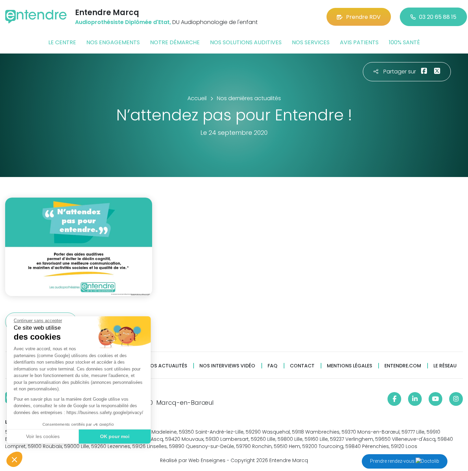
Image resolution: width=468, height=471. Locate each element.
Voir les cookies (43, 436)
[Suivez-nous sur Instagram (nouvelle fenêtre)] (456, 399)
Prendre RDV (363, 17)
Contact (302, 366)
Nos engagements (113, 42)
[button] (14, 459)
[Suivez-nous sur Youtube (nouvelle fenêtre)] (435, 399)
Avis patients (359, 42)
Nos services (311, 42)
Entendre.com (402, 366)
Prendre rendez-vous (393, 461)
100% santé (404, 42)
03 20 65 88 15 (437, 17)
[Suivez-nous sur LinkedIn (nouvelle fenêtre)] (415, 399)
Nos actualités (167, 366)
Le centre (62, 42)
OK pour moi (115, 436)
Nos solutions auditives (246, 42)
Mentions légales (349, 366)
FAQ (273, 366)
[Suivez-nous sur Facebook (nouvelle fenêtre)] (394, 399)
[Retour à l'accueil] (36, 17)
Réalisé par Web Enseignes (192, 460)
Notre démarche (175, 42)
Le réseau (445, 366)
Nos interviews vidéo (227, 366)
